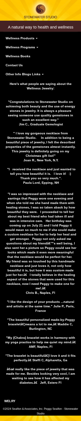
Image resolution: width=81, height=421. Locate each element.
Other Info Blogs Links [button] (23, 74)
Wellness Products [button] (20, 38)
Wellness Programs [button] (21, 47)
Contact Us (14, 65)
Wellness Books (18, 56)
